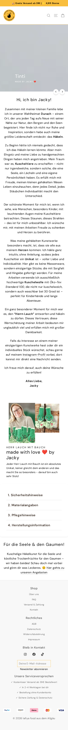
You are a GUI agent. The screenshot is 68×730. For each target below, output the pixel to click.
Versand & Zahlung (34, 604)
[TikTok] (42, 654)
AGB (34, 623)
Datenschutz (34, 629)
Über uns (34, 594)
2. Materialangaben (23, 505)
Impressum (34, 639)
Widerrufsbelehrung (34, 634)
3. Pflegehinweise (22, 515)
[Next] (62, 91)
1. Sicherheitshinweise (25, 495)
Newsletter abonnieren (34, 669)
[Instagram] (25, 654)
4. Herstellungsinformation (29, 525)
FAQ (34, 599)
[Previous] (56, 91)
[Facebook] (34, 654)
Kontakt (34, 609)
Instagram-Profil (34, 355)
